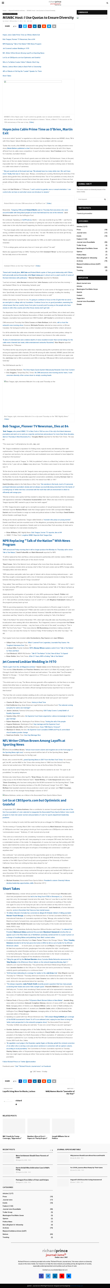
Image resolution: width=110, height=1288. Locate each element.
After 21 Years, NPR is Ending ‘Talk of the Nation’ (46, 656)
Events (79, 236)
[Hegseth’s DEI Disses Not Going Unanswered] (63, 1183)
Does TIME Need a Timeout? (50, 727)
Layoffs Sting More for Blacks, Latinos (19, 1091)
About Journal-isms (84, 283)
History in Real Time (39, 702)
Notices (79, 267)
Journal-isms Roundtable (86, 242)
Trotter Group (81, 245)
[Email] (68, 1276)
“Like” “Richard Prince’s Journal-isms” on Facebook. (33, 1066)
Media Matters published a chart (18, 148)
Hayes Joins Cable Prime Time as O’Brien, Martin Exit (21, 35)
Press (79, 230)
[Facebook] (41, 1276)
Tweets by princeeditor (84, 213)
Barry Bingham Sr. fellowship (87, 258)
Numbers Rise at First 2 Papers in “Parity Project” (37, 1137)
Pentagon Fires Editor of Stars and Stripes (32, 1180)
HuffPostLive (27, 220)
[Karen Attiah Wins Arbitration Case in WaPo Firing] (8, 1171)
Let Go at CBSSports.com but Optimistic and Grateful (22, 58)
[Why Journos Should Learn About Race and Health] (63, 1158)
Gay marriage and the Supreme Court (47, 724)
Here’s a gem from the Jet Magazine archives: (19, 667)
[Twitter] (48, 1276)
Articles (79, 226)
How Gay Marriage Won (32, 735)
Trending (80, 270)
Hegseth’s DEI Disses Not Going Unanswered (86, 1180)
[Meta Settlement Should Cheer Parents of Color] (8, 1158)
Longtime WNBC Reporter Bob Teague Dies (37, 535)
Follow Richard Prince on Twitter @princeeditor (19, 1062)
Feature (79, 239)
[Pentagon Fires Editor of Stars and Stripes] (8, 1183)
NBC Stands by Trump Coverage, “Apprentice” (12, 1137)
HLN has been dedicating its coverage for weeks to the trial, (32, 973)
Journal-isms (81, 233)
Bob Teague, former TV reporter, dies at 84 (46, 532)
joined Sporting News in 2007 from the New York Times (43, 760)
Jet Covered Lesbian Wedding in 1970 (16, 48)
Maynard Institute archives (10, 13)
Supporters (81, 298)
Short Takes (7, 76)
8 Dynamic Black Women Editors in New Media (46, 1000)
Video (32, 122)
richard (6, 21)
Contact (79, 295)
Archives (80, 261)
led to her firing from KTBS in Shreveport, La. (46, 896)
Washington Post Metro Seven (87, 248)
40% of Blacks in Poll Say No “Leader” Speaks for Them (22, 71)
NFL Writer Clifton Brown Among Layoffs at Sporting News (23, 53)
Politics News (81, 255)
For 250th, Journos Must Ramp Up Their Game (86, 1168)
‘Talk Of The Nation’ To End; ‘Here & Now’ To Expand (49, 653)
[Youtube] (62, 1276)
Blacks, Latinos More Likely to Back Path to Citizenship (22, 67)
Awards (79, 292)
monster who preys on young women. (57, 520)
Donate (79, 304)
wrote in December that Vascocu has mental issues (31, 910)
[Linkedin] (55, 1276)
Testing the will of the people (55, 721)
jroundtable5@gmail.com (59, 1270)
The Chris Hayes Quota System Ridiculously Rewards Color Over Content (49, 370)
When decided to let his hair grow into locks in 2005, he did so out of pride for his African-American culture (40, 943)
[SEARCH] (105, 199)
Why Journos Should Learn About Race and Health (87, 1155)
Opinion (79, 251)
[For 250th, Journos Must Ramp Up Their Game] (63, 1171)
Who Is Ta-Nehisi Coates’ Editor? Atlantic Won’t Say (21, 62)
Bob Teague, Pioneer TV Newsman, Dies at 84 (19, 39)
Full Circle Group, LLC (76, 1286)
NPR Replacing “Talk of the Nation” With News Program (22, 44)
